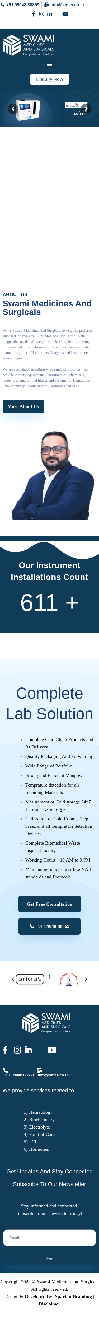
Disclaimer (49, 1304)
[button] (49, 64)
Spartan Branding (73, 1296)
